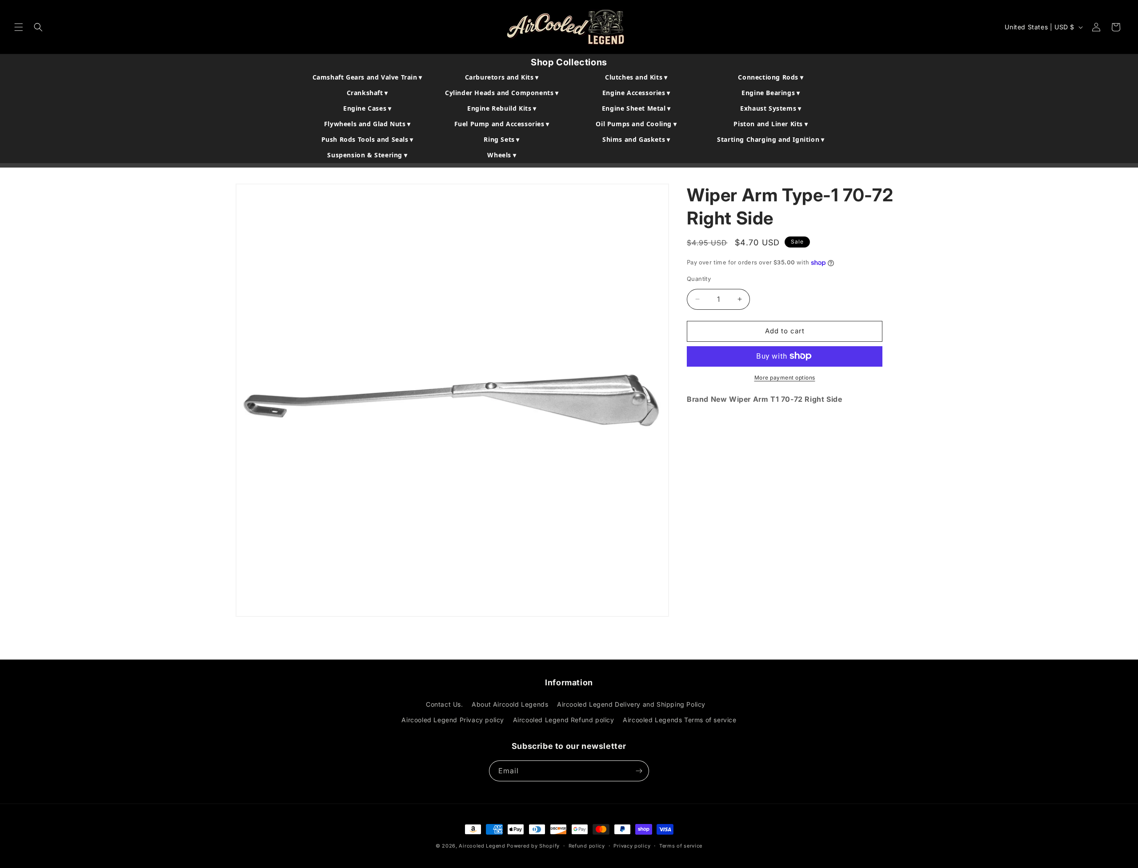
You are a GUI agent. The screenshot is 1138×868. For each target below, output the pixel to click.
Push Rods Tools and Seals (367, 139)
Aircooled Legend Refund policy (563, 720)
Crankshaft (367, 92)
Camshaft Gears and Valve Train (367, 77)
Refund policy (587, 846)
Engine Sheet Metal (636, 108)
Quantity (699, 278)
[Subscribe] (639, 770)
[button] (18, 27)
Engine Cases (367, 108)
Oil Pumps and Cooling (636, 124)
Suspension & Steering (367, 155)
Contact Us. (444, 704)
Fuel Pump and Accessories (501, 124)
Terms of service (680, 846)
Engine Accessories (636, 92)
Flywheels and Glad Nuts (367, 124)
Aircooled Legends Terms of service (679, 720)
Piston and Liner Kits (770, 124)
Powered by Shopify (533, 846)
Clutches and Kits (636, 77)
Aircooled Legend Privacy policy (452, 720)
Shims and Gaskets (636, 139)
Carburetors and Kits (502, 77)
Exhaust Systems (770, 108)
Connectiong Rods (770, 77)
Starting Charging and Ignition (770, 139)
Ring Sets (502, 139)
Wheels (501, 155)
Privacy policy (631, 846)
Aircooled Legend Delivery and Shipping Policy (631, 704)
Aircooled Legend (482, 846)
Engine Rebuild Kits (502, 108)
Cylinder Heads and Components (502, 92)
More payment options (784, 377)
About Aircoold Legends (510, 704)
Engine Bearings (770, 92)
